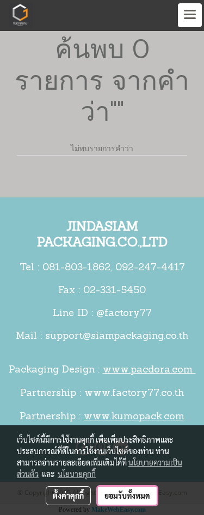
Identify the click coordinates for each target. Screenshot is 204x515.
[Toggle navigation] (190, 15)
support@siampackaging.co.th (116, 337)
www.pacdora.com (149, 370)
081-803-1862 (76, 268)
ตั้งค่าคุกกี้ (68, 495)
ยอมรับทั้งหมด (127, 495)
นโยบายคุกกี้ (77, 474)
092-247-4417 (150, 268)
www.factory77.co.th (134, 394)
